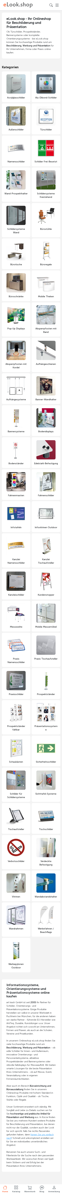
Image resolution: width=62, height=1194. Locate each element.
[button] (16, 1189)
